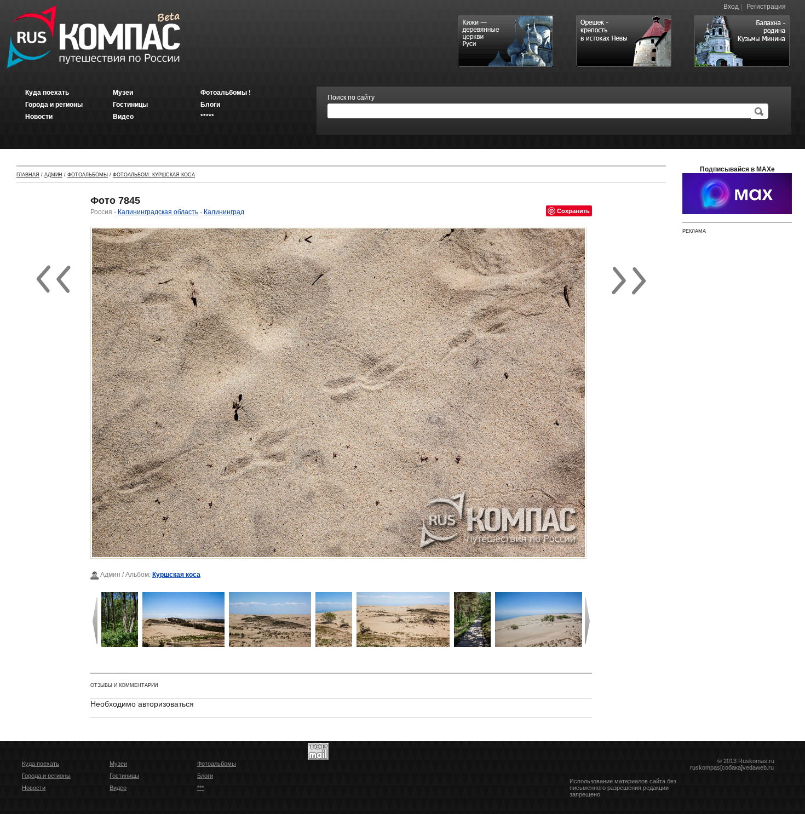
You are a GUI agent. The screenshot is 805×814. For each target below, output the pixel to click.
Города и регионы (46, 775)
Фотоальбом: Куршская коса (154, 174)
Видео (118, 787)
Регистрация (766, 6)
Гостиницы (124, 775)
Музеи (118, 763)
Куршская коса (176, 574)
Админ (53, 174)
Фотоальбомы (87, 174)
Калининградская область (158, 212)
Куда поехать (40, 763)
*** (200, 787)
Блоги (205, 775)
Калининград (224, 212)
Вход (731, 6)
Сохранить (573, 211)
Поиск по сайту (351, 97)
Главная (27, 174)
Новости (33, 787)
